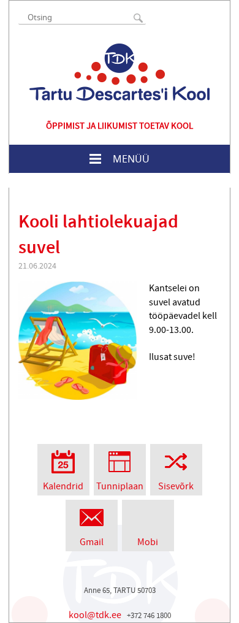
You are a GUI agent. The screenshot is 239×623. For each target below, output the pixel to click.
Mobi (147, 542)
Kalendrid (63, 486)
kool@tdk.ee (95, 615)
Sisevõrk (176, 486)
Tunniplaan (119, 486)
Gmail (92, 542)
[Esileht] (119, 72)
